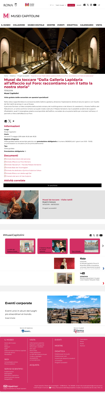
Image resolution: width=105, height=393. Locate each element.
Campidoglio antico (11, 362)
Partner (82, 346)
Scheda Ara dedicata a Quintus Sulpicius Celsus (23, 170)
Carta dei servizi (9, 352)
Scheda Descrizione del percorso (18, 159)
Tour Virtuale (76, 251)
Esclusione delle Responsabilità (65, 387)
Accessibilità (34, 358)
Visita (99, 25)
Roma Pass (33, 350)
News (82, 341)
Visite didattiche (35, 352)
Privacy (53, 387)
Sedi (6, 359)
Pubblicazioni (9, 371)
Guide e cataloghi (36, 356)
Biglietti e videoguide (37, 345)
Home (6, 76)
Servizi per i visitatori (36, 347)
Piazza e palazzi (9, 364)
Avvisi (82, 343)
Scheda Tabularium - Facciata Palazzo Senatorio (23, 165)
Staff (5, 349)
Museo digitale (36, 25)
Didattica (72, 25)
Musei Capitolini (25, 16)
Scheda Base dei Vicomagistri (17, 168)
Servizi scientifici (13, 369)
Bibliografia (8, 373)
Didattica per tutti (61, 356)
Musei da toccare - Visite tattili (57, 200)
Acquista (71, 5)
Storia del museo (10, 343)
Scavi (6, 345)
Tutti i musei (60, 5)
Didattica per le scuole (62, 354)
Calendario (86, 25)
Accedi (79, 5)
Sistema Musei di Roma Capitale (15, 350)
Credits (78, 387)
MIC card (32, 349)
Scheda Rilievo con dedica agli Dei (18, 173)
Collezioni (19, 25)
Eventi (60, 25)
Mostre (51, 25)
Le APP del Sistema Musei (12, 250)
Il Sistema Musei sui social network (45, 249)
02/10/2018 (90, 265)
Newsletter (8, 354)
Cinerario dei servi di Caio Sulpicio (18, 176)
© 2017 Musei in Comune (41, 387)
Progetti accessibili (23, 76)
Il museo (5, 25)
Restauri (7, 347)
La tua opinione (35, 360)
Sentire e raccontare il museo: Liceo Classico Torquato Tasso (90, 279)
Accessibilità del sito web (89, 387)
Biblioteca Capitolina (11, 375)
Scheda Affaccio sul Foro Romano (18, 162)
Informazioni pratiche (37, 343)
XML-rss (100, 387)
